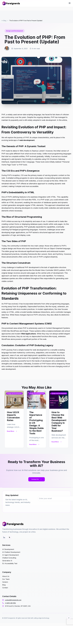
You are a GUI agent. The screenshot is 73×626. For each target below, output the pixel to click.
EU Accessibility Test (9, 563)
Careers (5, 582)
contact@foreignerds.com (13, 600)
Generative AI (7, 561)
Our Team (6, 579)
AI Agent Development (10, 555)
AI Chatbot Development (11, 552)
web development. (27, 140)
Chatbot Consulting (9, 558)
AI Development (8, 549)
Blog (4, 20)
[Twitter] (9, 537)
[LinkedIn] (4, 537)
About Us (5, 576)
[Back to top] (69, 618)
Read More (10, 431)
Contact (5, 588)
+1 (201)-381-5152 (10, 603)
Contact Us (35, 479)
